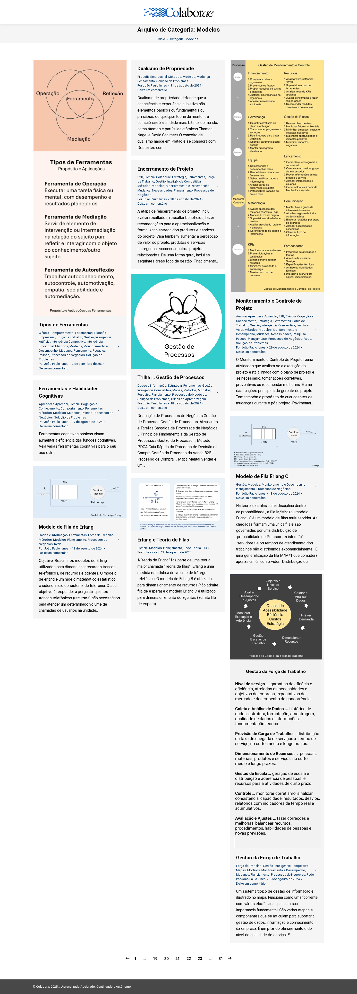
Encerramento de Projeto (165, 169)
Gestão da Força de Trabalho (268, 858)
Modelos (75, 346)
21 (177, 958)
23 (200, 958)
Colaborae (163, 177)
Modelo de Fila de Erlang (66, 527)
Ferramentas (84, 333)
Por (53, 364)
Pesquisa (99, 350)
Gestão (89, 337)
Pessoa (44, 355)
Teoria (196, 548)
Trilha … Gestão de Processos (170, 377)
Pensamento (82, 350)
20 (166, 958)
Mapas (177, 390)
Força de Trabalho (69, 337)
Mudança (65, 350)
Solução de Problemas (172, 81)
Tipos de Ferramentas (63, 325)
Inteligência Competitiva (68, 341)
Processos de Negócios (68, 355)
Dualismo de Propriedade (165, 68)
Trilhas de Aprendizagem (188, 399)
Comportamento (62, 333)
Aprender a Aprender (262, 316)
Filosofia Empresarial (152, 76)
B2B (281, 316)
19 (155, 958)
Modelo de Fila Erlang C (262, 476)
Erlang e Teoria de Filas (163, 540)
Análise (241, 316)
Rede (307, 338)
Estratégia (265, 321)
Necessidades (281, 334)
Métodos (61, 346)
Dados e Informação (151, 385)
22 (189, 958)
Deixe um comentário (53, 368)
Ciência (44, 333)
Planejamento (257, 338)
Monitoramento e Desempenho (188, 186)
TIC (204, 548)
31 (221, 958)
